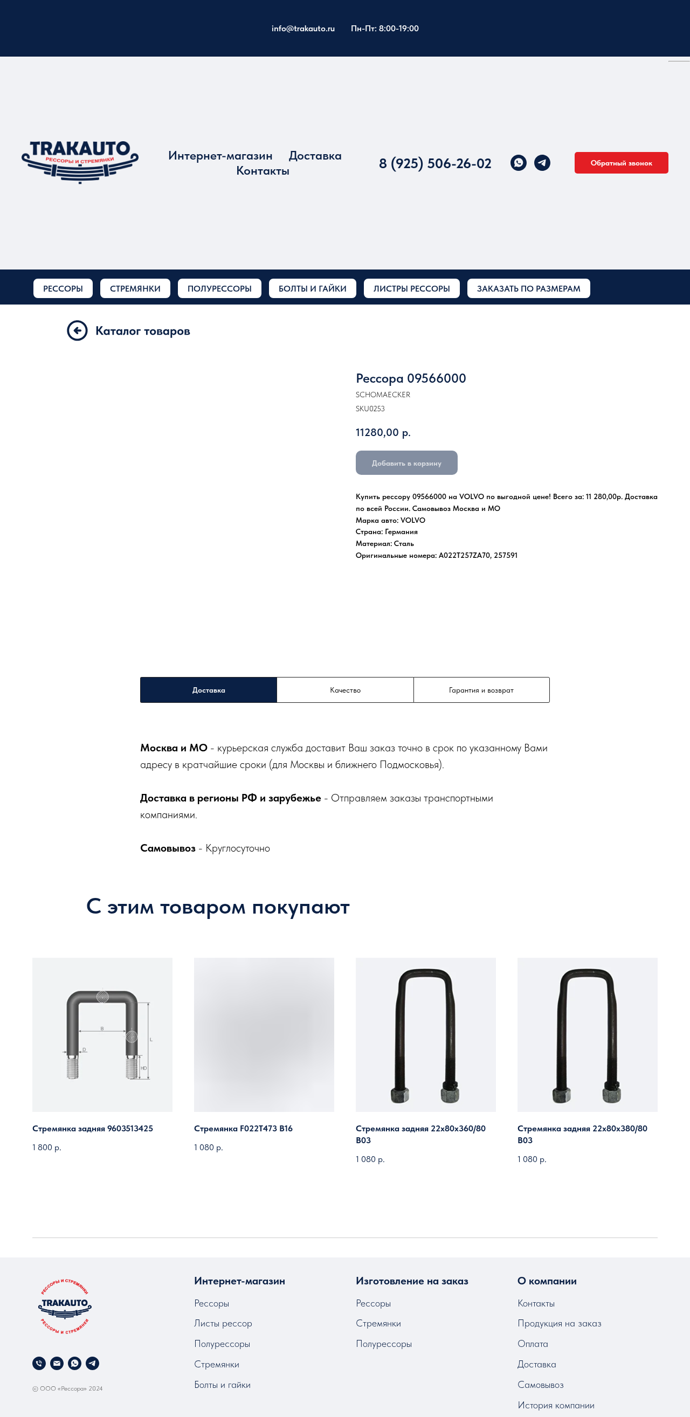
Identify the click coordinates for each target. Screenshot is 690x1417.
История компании (556, 1405)
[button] (621, 163)
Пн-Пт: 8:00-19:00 (385, 28)
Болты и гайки (222, 1384)
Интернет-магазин (220, 155)
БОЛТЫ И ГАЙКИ (313, 289)
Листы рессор (223, 1323)
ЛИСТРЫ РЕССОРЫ (412, 289)
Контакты (262, 170)
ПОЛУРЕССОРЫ (220, 289)
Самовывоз (541, 1384)
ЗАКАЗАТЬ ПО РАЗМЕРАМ (529, 289)
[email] (57, 1363)
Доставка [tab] (208, 690)
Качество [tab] (345, 690)
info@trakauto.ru (303, 28)
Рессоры (211, 1303)
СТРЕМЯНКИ (135, 289)
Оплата (533, 1343)
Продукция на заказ (560, 1323)
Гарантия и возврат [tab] (481, 690)
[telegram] (542, 163)
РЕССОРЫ (63, 289)
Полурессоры (222, 1343)
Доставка (315, 155)
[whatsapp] (518, 163)
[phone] (39, 1363)
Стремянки (216, 1364)
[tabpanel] (345, 797)
